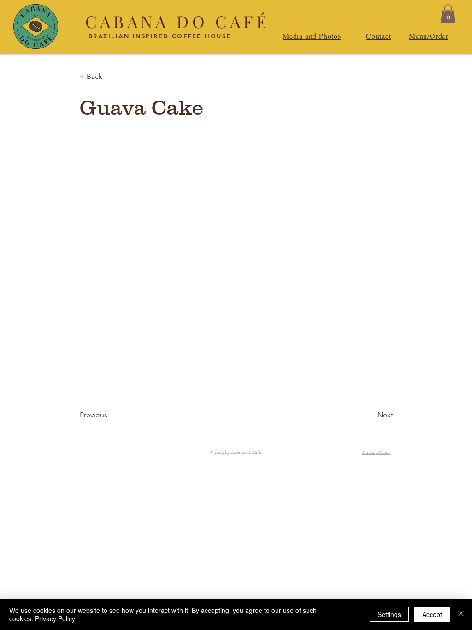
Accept (432, 614)
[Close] (460, 614)
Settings (389, 614)
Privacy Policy (55, 618)
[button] (448, 13)
